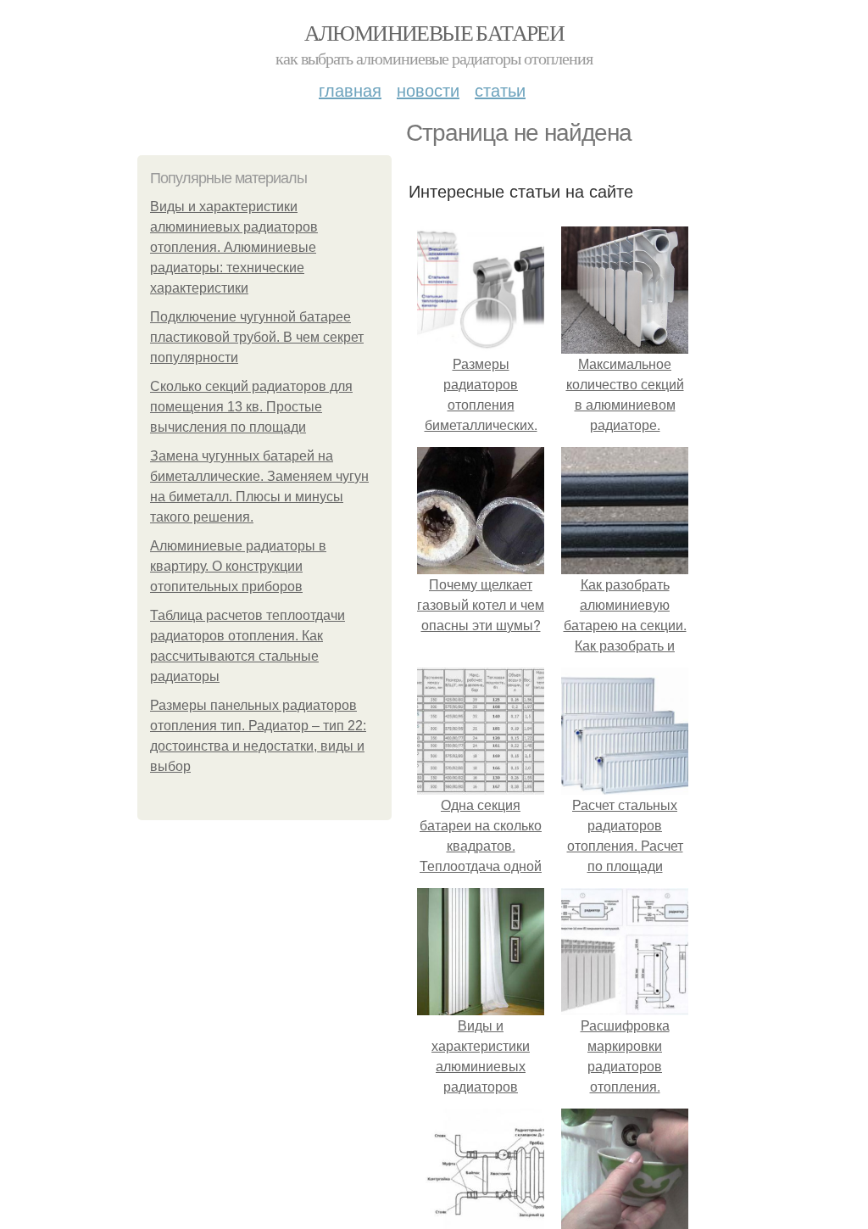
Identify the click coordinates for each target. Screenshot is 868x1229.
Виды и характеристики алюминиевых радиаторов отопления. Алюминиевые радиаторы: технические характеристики (234, 247)
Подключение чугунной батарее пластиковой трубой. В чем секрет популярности (257, 337)
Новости (428, 89)
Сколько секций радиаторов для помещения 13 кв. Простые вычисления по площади (251, 406)
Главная (350, 89)
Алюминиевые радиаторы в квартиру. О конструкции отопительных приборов (238, 566)
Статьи (500, 89)
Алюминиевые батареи (434, 32)
